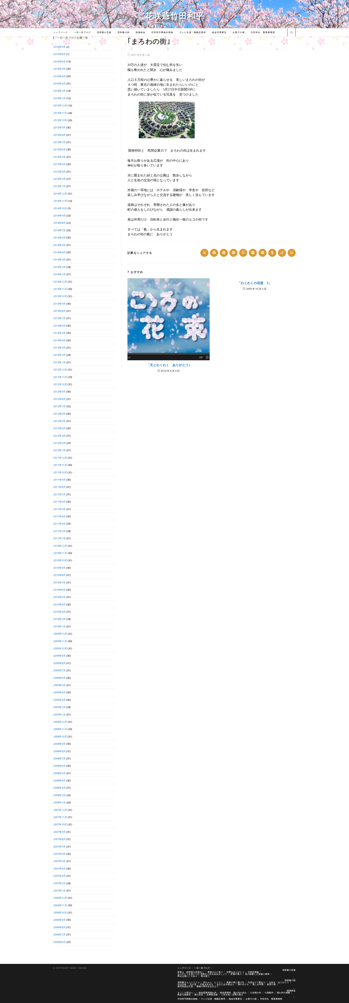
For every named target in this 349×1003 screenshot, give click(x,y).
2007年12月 (60, 810)
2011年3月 (59, 523)
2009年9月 (59, 655)
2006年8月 (59, 927)
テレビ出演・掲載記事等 (213, 998)
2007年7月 (59, 846)
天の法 (193, 984)
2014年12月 (60, 193)
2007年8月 (59, 839)
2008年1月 (59, 802)
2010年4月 (59, 604)
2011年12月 (60, 457)
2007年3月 (59, 876)
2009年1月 (59, 714)
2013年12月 (60, 281)
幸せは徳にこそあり (188, 976)
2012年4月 (59, 428)
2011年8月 (59, 487)
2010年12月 (60, 546)
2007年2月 (59, 883)
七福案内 (269, 992)
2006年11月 (60, 905)
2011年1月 (59, 538)
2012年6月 (59, 414)
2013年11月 (60, 289)
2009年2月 (59, 707)
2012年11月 (60, 377)
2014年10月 (60, 208)
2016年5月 (59, 69)
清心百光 (198, 994)
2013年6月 (59, 325)
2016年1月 (59, 98)
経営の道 (271, 984)
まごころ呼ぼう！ (186, 992)
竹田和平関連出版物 (188, 998)
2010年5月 (59, 597)
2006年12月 (60, 898)
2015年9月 (59, 127)
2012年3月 (59, 435)
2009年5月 (59, 685)
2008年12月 (60, 722)
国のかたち (243, 984)
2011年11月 (60, 465)
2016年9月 (59, 47)
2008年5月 (59, 773)
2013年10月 (60, 296)
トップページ (184, 968)
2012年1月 (59, 450)
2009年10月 (60, 648)
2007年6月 (59, 854)
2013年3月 (59, 347)
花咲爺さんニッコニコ (189, 982)
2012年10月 (60, 384)
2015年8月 (59, 135)
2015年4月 (59, 164)
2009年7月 (59, 670)
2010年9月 (59, 568)
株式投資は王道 (185, 986)
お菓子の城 (251, 998)
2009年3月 (59, 700)
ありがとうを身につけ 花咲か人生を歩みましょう (202, 974)
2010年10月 (60, 560)
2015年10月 (60, 120)
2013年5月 (59, 333)
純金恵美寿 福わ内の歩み (233, 992)
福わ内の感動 (283, 992)
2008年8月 (59, 751)
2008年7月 (59, 758)
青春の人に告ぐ (215, 972)
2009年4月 (59, 692)
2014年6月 (59, 237)
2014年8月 (59, 223)
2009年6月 (59, 678)
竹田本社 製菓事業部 (271, 998)
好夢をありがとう (235, 972)
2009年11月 (60, 641)
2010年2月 (59, 619)
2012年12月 (60, 369)
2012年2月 (59, 443)
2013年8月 (59, 311)
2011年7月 (59, 494)
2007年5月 (59, 861)
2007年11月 (60, 817)
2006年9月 (59, 920)
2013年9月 (59, 303)
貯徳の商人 (236, 974)
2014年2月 (59, 267)
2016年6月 (59, 61)
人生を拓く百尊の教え (232, 994)
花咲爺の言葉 (289, 970)
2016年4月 (59, 76)
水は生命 (182, 984)
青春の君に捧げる (235, 982)
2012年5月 (59, 421)
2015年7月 (59, 142)
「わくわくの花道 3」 (255, 283)
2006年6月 (59, 942)
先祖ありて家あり (257, 982)
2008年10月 (60, 736)
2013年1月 (59, 362)
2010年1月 (59, 626)
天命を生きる (206, 984)
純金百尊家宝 (235, 998)
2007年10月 (60, 824)
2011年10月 (60, 472)
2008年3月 (59, 787)
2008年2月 (59, 795)
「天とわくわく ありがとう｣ (168, 365)
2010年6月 (59, 590)
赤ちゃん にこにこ (213, 982)
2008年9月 (59, 744)
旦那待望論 (253, 972)
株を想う (205, 976)
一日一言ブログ (202, 968)
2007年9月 (59, 832)
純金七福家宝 (184, 994)
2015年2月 (59, 179)
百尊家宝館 (212, 994)
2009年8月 (59, 663)
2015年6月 (59, 149)
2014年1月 (59, 274)
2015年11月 (60, 113)
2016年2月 (59, 91)
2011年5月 (59, 509)
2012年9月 (59, 391)
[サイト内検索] (291, 32)
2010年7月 (59, 582)
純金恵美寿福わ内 (208, 992)
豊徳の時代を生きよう (208, 986)
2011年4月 (59, 516)
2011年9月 (59, 479)
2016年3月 (59, 83)
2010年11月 (60, 553)
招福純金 (291, 990)
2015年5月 (59, 157)
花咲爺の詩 (290, 980)
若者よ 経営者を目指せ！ (191, 972)
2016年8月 (59, 54)
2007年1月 (59, 890)
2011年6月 (59, 501)
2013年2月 (59, 355)
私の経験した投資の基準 (257, 974)
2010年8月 (59, 575)
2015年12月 (60, 105)
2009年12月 (60, 633)
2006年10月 (60, 912)
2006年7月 (59, 934)
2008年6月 (59, 766)
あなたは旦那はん (225, 984)
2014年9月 (59, 215)
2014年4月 (59, 252)
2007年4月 (59, 868)
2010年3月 (59, 611)
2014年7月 (59, 230)
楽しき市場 (258, 984)
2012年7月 (59, 406)
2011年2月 (59, 531)
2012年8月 (59, 399)
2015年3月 (59, 171)
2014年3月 (59, 259)
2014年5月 (59, 245)
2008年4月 (59, 780)
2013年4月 (59, 340)
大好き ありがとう (279, 982)
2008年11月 (60, 729)
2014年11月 (60, 201)
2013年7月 (59, 318)
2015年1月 (59, 186)
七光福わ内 (255, 992)
